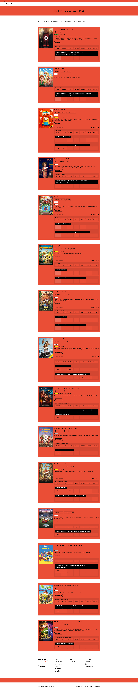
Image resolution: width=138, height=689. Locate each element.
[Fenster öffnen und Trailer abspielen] (46, 38)
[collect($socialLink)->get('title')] (2, 1)
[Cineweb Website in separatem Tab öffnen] (41, 666)
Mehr (128, 4)
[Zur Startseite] (11, 4)
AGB (83, 686)
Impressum (78, 686)
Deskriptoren (62, 34)
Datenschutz (89, 686)
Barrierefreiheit (97, 686)
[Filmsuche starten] (133, 4)
